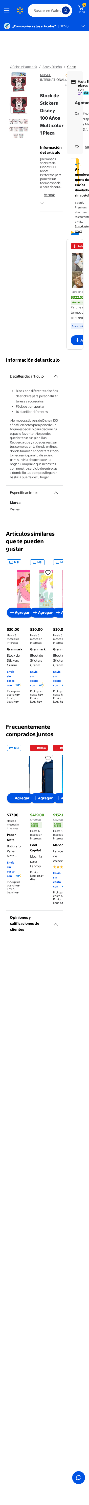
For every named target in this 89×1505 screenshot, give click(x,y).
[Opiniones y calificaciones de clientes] (56, 922)
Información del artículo (33, 360)
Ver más (49, 195)
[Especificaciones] (56, 493)
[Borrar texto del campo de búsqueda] (59, 10)
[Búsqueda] (66, 10)
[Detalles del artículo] (56, 376)
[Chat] (78, 1477)
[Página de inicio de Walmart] (20, 10)
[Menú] (8, 10)
